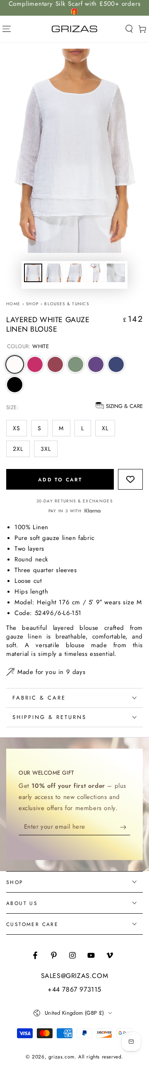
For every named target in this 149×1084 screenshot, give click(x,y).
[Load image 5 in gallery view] (116, 273)
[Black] (14, 384)
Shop (32, 304)
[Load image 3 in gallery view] (74, 273)
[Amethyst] (95, 364)
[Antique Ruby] (55, 364)
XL (105, 428)
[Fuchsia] (35, 364)
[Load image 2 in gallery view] (54, 273)
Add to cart (60, 479)
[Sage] (75, 364)
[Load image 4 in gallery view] (95, 273)
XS (16, 428)
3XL (46, 449)
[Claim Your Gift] (125, 827)
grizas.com (61, 1056)
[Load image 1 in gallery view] (33, 273)
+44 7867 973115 (74, 989)
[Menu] (6, 29)
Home (13, 304)
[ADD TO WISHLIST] (130, 478)
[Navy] (116, 364)
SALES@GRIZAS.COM (74, 975)
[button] (129, 29)
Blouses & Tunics (66, 304)
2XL (18, 449)
